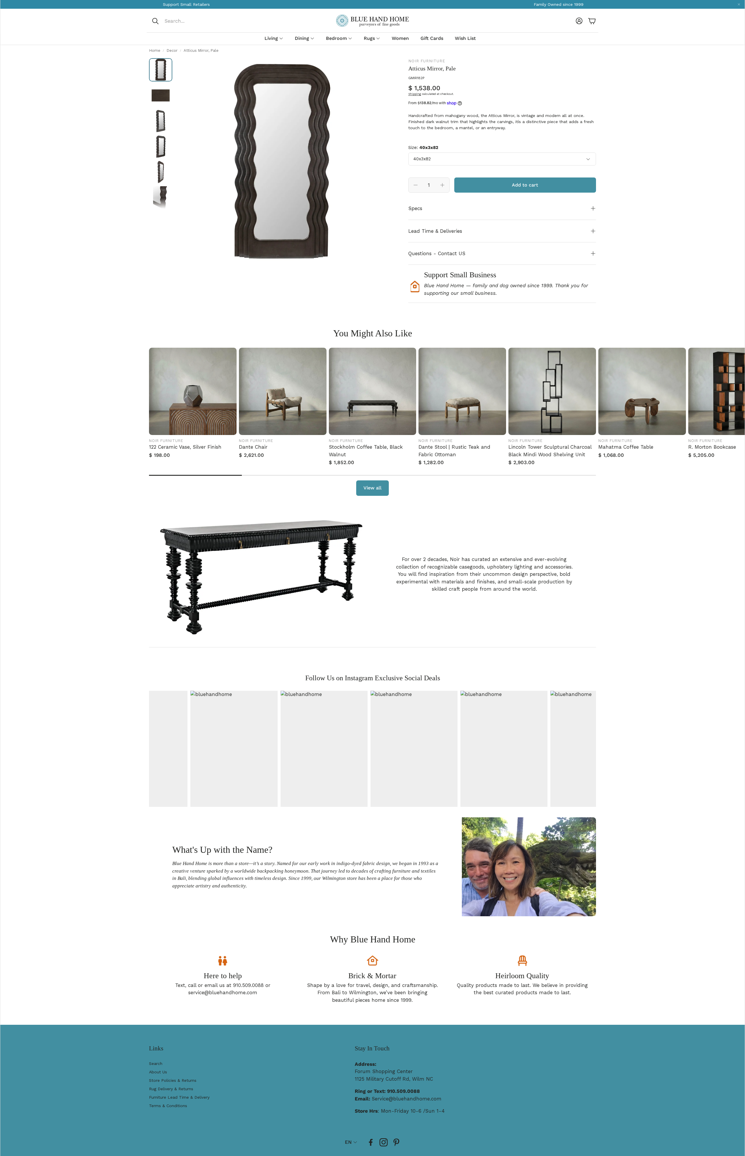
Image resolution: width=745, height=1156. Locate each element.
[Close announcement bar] (739, 4)
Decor (172, 50)
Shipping (414, 93)
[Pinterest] (396, 1142)
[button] (190, 21)
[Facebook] (371, 1142)
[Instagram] (383, 1142)
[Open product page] (193, 391)
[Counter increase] (442, 185)
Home (154, 50)
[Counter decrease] (415, 185)
